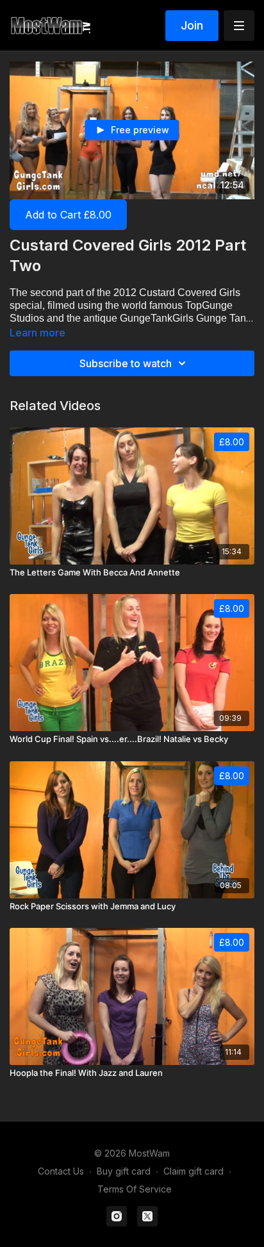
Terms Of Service (134, 1189)
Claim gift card (193, 1171)
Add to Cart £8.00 (68, 214)
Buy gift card (124, 1171)
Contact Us (61, 1171)
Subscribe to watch (125, 363)
